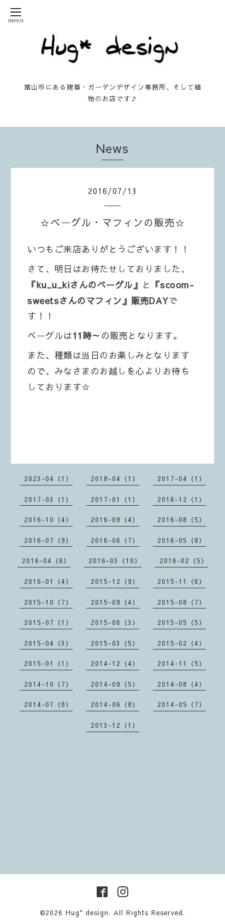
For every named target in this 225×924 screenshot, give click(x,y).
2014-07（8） (48, 704)
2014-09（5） (115, 684)
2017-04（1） (181, 478)
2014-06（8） (115, 704)
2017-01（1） (115, 499)
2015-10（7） (48, 602)
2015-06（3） (115, 622)
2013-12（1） (115, 725)
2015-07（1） (48, 622)
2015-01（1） (48, 663)
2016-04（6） (46, 560)
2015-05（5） (181, 622)
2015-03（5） (115, 643)
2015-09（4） (115, 602)
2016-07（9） (48, 540)
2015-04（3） (48, 643)
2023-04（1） (48, 478)
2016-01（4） (48, 581)
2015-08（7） (181, 602)
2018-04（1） (115, 478)
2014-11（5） (181, 663)
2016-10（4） (48, 519)
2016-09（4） (115, 519)
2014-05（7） (181, 704)
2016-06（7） (115, 540)
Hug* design (87, 912)
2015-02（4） (181, 643)
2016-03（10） (114, 560)
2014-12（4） (115, 663)
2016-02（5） (183, 560)
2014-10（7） (48, 684)
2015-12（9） (115, 581)
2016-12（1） (181, 499)
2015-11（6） (181, 581)
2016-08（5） (181, 519)
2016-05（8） (181, 540)
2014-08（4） (181, 684)
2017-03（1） (48, 499)
